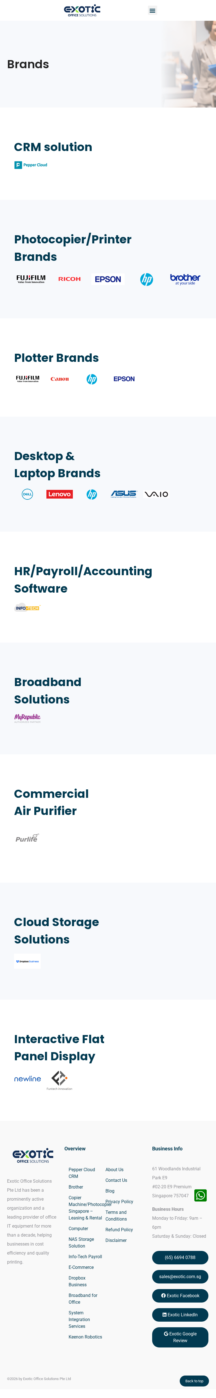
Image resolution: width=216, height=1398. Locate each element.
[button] (152, 10)
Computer (78, 1228)
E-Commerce (81, 1267)
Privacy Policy (119, 1201)
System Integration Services (79, 1319)
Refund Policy (119, 1229)
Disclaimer (116, 1240)
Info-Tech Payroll (85, 1256)
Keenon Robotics (85, 1337)
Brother (76, 1187)
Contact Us (116, 1180)
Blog (109, 1191)
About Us (114, 1169)
